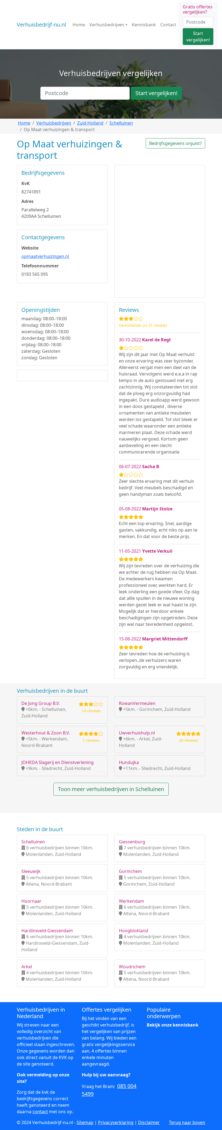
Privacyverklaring (115, 1122)
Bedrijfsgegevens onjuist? (175, 143)
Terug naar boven (187, 1122)
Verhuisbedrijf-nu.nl (41, 24)
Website (29, 248)
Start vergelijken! (198, 36)
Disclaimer (149, 1122)
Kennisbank (144, 25)
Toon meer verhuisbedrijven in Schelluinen (111, 789)
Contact (168, 25)
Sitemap (85, 1122)
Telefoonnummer (40, 266)
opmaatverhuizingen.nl (45, 256)
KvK (25, 183)
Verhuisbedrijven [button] (106, 25)
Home (79, 25)
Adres (27, 201)
